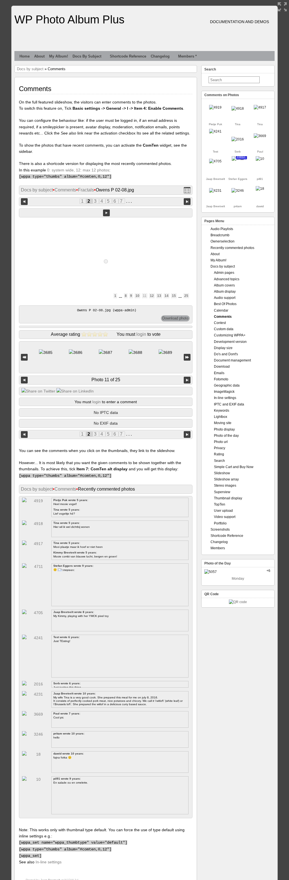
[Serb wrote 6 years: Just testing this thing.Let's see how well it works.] (237, 139)
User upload (223, 511)
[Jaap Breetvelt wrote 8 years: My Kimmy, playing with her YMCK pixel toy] (215, 161)
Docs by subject (87, 56)
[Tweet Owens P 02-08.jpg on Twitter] (38, 391)
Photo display (224, 429)
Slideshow (222, 473)
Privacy (219, 448)
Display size (223, 348)
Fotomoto (221, 379)
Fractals (86, 190)
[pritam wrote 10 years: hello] (237, 191)
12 (152, 296)
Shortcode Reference (128, 56)
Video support (224, 517)
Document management (232, 360)
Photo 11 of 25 (105, 379)
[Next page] (187, 201)
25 (186, 296)
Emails (219, 373)
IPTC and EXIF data (229, 404)
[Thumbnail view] (187, 190)
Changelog (160, 56)
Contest (220, 323)
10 (137, 296)
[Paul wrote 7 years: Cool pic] (260, 136)
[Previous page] (24, 201)
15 (174, 296)
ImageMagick (224, 392)
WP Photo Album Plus (69, 19)
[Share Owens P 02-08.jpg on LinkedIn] (75, 391)
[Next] (187, 380)
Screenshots (220, 529)
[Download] (175, 318)
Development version (230, 342)
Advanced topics (226, 279)
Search (219, 461)
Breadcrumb (220, 235)
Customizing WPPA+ (230, 335)
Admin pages (224, 273)
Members (218, 548)
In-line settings (49, 862)
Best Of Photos (225, 304)
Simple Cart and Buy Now (233, 467)
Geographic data (227, 385)
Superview (222, 492)
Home (24, 56)
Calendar (221, 310)
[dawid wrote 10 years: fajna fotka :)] (260, 189)
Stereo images (225, 486)
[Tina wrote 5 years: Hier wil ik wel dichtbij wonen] (237, 109)
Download (222, 367)
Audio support (224, 298)
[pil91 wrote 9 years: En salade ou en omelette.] (260, 159)
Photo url (221, 442)
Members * (187, 56)
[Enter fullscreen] (282, 6)
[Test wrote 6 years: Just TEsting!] (215, 131)
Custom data (223, 329)
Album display (225, 292)
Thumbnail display (228, 498)
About (39, 56)
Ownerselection (223, 241)
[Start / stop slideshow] (106, 212)
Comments (65, 190)
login (141, 334)
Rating (219, 454)
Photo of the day (226, 436)
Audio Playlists (222, 229)
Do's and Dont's (226, 354)
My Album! (58, 56)
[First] (24, 357)
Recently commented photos (232, 248)
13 (159, 296)
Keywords (221, 411)
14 (166, 296)
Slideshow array (226, 479)
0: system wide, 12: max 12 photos (78, 170)
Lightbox (220, 417)
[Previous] (24, 380)
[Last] (187, 357)
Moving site (222, 423)
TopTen (219, 504)
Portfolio (220, 523)
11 (144, 296)
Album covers (224, 285)
